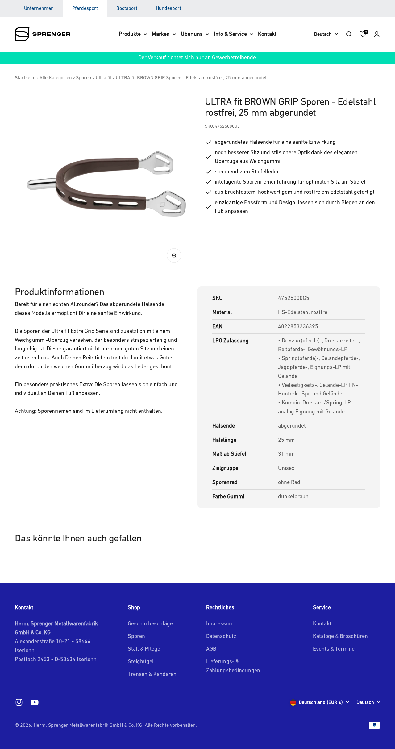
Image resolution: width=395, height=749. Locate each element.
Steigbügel (141, 661)
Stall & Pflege (144, 648)
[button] (376, 34)
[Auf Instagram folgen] (19, 702)
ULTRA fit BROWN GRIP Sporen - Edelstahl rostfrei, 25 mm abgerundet (191, 77)
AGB (211, 648)
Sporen (83, 77)
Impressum (220, 623)
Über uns (192, 34)
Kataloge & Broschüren (340, 636)
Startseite (25, 77)
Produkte (130, 34)
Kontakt (267, 34)
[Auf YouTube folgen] (35, 702)
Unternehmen (39, 8)
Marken (161, 34)
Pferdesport (85, 8)
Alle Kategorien (56, 77)
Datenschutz (221, 636)
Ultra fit (104, 77)
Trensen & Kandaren (152, 674)
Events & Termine (334, 648)
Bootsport (126, 8)
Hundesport (168, 8)
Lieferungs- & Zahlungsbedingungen (233, 665)
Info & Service (230, 34)
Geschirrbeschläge (150, 623)
